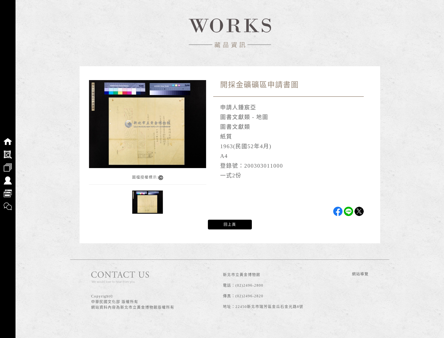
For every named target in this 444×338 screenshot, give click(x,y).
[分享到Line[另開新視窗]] (348, 211)
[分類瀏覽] (7, 164)
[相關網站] (7, 190)
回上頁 (230, 224)
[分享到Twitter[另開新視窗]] (359, 211)
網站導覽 (360, 274)
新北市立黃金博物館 (241, 275)
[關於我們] (7, 177)
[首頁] (7, 138)
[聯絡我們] (7, 203)
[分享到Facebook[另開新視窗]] (337, 211)
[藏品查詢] (7, 151)
